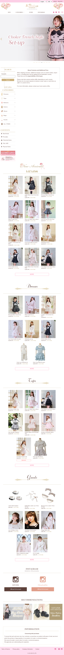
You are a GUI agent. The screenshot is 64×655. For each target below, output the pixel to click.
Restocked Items (7, 140)
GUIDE (31, 12)
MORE (32, 274)
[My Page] (53, 12)
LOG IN (55, 1)
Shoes (5, 111)
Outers (6, 107)
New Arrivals (6, 133)
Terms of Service (6, 649)
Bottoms (6, 102)
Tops (5, 98)
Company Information (27, 649)
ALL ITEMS (7, 124)
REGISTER (60, 1)
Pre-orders (5, 137)
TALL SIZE (5, 143)
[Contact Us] (62, 12)
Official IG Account (15, 589)
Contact (37, 649)
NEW (9, 12)
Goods (6, 119)
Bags (5, 115)
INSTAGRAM (41, 12)
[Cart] (58, 12)
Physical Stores (7, 146)
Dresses (6, 94)
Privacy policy (16, 649)
